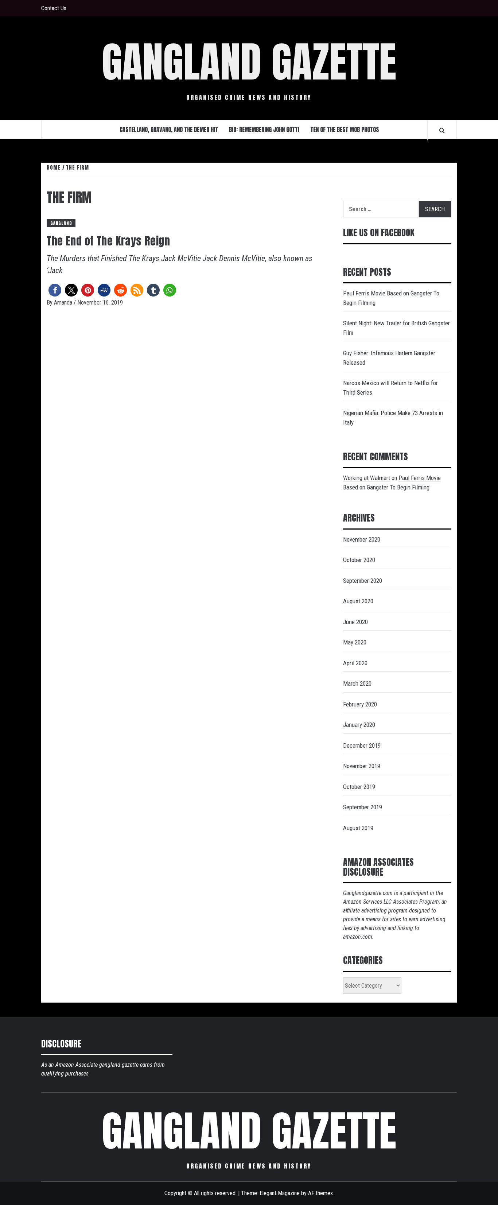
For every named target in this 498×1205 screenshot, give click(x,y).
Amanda (64, 302)
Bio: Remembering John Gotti (264, 129)
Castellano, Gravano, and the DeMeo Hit (169, 129)
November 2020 (361, 539)
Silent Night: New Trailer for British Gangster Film (396, 327)
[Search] (442, 130)
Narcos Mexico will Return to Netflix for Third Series (390, 387)
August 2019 (358, 828)
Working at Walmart (366, 477)
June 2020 (355, 621)
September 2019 (362, 807)
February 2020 (360, 704)
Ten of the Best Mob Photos (344, 129)
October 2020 (359, 559)
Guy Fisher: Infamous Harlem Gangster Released (389, 357)
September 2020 (362, 580)
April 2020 (355, 663)
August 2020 (358, 601)
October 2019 (359, 786)
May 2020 (354, 642)
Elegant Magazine (280, 1193)
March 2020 (357, 683)
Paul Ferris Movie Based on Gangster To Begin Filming (391, 298)
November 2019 (361, 766)
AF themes (320, 1193)
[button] (54, 290)
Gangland (61, 223)
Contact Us (53, 8)
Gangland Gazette (249, 62)
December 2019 (362, 745)
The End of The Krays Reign (108, 241)
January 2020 (359, 724)
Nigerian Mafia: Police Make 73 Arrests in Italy (393, 417)
